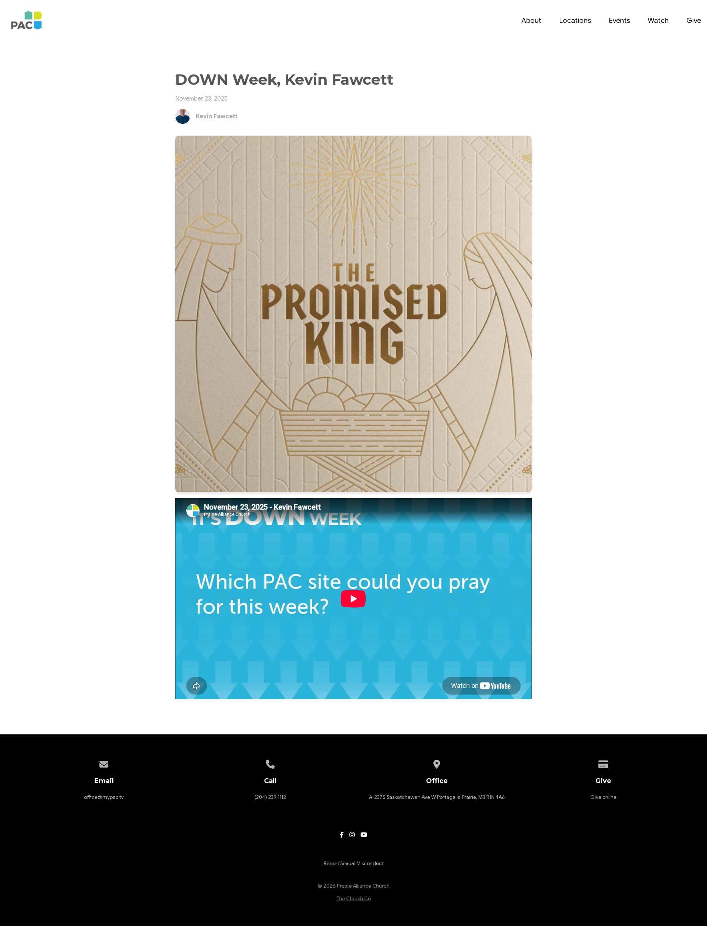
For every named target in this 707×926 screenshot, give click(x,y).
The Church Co (354, 899)
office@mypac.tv (104, 797)
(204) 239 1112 (270, 797)
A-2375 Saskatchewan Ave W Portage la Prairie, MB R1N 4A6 (436, 797)
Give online (603, 797)
